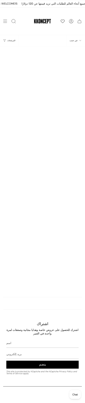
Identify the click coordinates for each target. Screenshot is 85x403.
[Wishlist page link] (63, 21)
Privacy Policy (66, 371)
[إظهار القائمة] (5, 21)
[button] (13, 21)
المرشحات (11, 40)
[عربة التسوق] (79, 21)
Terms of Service (14, 373)
